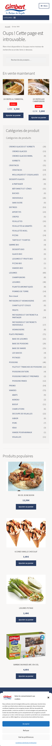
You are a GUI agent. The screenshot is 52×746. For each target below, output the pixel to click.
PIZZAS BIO (17, 263)
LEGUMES (13, 273)
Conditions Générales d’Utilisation (26, 743)
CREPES (15, 216)
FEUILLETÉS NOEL (19, 230)
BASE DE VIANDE (19, 348)
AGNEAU (15, 399)
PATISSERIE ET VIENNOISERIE (21, 301)
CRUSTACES (14, 165)
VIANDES (12, 390)
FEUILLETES (17, 221)
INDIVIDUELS (17, 198)
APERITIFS (16, 212)
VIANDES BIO (17, 268)
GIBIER (15, 418)
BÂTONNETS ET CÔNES (22, 188)
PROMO (12, 385)
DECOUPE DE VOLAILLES (22, 413)
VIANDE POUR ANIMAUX (22, 432)
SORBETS (16, 160)
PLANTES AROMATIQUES (22, 287)
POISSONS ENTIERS (20, 371)
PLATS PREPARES (16, 334)
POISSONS (13, 362)
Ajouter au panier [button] (13, 115)
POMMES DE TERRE (20, 291)
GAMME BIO (14, 244)
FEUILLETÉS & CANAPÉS (22, 226)
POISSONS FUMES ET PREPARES (25, 376)
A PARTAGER (17, 184)
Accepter (26, 724)
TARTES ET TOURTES (21, 240)
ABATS (15, 395)
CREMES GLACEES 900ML (22, 156)
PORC (14, 423)
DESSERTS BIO (18, 249)
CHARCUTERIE (18, 409)
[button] (48, 697)
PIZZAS (15, 235)
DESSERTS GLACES (16, 179)
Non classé (13, 296)
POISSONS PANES (19, 381)
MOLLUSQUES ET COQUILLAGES (25, 174)
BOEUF (15, 404)
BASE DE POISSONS (20, 343)
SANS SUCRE (17, 202)
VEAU (14, 427)
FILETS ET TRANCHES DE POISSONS (27, 367)
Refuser (26, 730)
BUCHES (15, 193)
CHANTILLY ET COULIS (21, 305)
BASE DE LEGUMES (20, 339)
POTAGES (16, 357)
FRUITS (15, 310)
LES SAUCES (17, 353)
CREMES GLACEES (19, 151)
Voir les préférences (26, 737)
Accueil (7, 26)
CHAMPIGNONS (18, 277)
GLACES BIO (17, 254)
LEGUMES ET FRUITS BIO (22, 258)
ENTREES (13, 207)
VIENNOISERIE (18, 329)
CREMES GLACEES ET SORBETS (22, 146)
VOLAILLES (16, 437)
